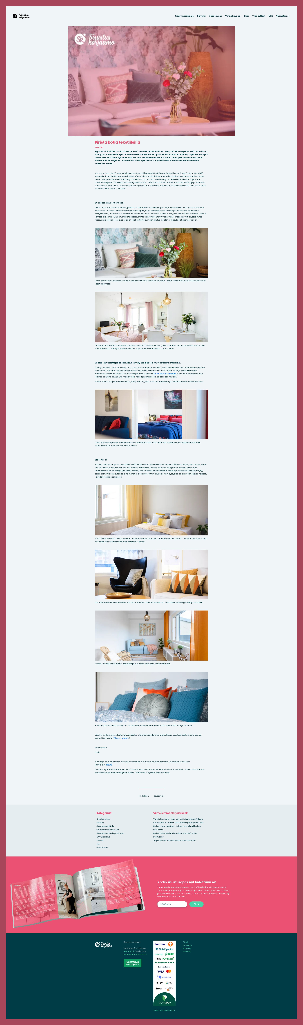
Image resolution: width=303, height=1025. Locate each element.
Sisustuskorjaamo (184, 16)
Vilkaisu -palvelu (121, 738)
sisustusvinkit (102, 847)
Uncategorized (103, 819)
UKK (271, 16)
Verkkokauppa (232, 16)
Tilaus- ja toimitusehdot (164, 1010)
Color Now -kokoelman (165, 373)
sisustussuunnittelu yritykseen (110, 833)
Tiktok (185, 942)
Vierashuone (215, 16)
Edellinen (144, 796)
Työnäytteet (258, 16)
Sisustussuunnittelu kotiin (107, 829)
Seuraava (158, 796)
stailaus (99, 840)
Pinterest (187, 951)
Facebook (187, 948)
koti (98, 844)
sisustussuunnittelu (105, 826)
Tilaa (196, 904)
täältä (109, 765)
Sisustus (100, 822)
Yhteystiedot (283, 16)
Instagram (187, 945)
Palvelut (201, 16)
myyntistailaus (103, 836)
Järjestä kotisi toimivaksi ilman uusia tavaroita (174, 840)
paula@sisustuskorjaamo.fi (135, 954)
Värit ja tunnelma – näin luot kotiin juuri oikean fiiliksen (178, 819)
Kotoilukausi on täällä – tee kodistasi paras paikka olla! (178, 822)
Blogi (246, 16)
